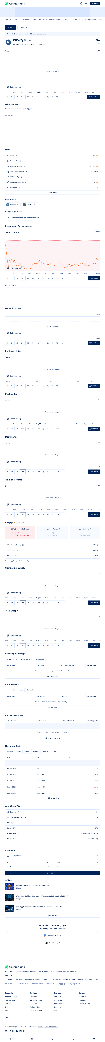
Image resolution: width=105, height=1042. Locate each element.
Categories (26, 19)
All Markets (52, 707)
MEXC (38, 979)
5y (52, 97)
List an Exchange (36, 1010)
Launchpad (9, 1014)
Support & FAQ (84, 1003)
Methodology (59, 1003)
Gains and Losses (54, 19)
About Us (73, 971)
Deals (7, 1017)
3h (12, 97)
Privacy (40, 1027)
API (6, 1010)
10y (57, 97)
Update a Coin (35, 1007)
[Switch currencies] (52, 864)
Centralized (40, 659)
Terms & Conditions (51, 1027)
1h (7, 97)
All (62, 97)
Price (9, 19)
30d (33, 97)
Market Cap (79, 19)
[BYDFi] (51, 984)
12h (17, 97)
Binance (44, 979)
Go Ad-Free (12, 285)
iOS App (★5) (10, 1000)
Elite (6, 1007)
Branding (57, 1007)
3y (48, 97)
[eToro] (62, 984)
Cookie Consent (31, 1027)
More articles (52, 916)
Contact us (82, 997)
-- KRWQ (94, 171)
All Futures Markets (52, 738)
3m (39, 97)
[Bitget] (37, 983)
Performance (39, 19)
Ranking (68, 19)
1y (43, 97)
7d (28, 97)
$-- (94, 161)
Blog (56, 1010)
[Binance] (23, 984)
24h (22, 97)
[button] (13, 204)
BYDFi (50, 979)
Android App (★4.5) (12, 997)
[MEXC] (9, 983)
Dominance (91, 19)
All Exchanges (12, 659)
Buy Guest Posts (36, 1000)
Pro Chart (8, 1003)
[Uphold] (75, 983)
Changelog (58, 1000)
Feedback (82, 1000)
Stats (16, 19)
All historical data (52, 798)
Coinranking (17, 3)
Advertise (33, 997)
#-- (22, 44)
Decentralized (26, 659)
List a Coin (33, 1003)
